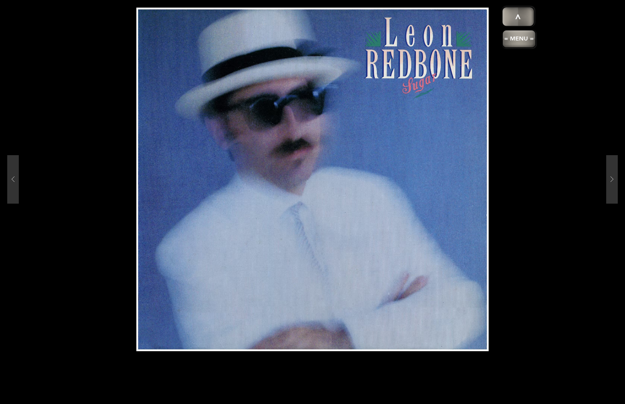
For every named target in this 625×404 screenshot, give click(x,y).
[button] (519, 39)
